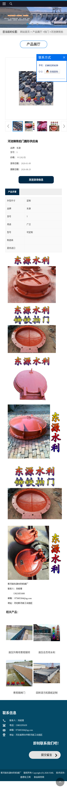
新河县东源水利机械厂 (11, 773)
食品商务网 (39, 777)
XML (51, 773)
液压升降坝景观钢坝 (19, 652)
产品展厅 (37, 32)
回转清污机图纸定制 (47, 692)
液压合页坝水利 (46, 652)
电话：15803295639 (18, 725)
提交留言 (46, 754)
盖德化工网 (25, 777)
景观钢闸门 (19, 692)
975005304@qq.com (24, 730)
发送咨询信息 (36, 179)
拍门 (46, 32)
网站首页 (25, 32)
